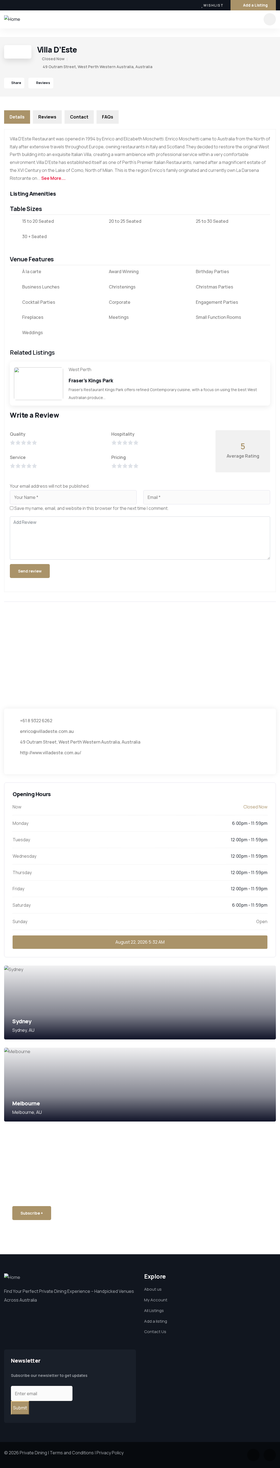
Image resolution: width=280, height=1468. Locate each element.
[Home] (12, 19)
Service (18, 457)
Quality (17, 434)
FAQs (107, 117)
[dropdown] (270, 19)
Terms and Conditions (72, 1453)
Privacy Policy (110, 1453)
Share (16, 82)
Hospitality (123, 434)
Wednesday (24, 856)
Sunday (20, 921)
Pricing (118, 457)
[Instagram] (17, 5)
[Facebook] (6, 5)
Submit (20, 1408)
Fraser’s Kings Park (91, 380)
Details (17, 117)
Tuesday (21, 840)
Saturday (22, 905)
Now (17, 807)
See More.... (53, 178)
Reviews (43, 82)
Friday (18, 889)
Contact (79, 117)
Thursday (22, 872)
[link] (140, 1002)
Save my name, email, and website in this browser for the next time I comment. (91, 508)
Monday (20, 823)
